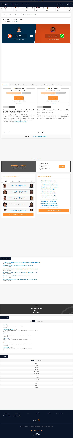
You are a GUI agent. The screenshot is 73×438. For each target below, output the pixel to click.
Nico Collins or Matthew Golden (49, 203)
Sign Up (71, 4)
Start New (18, 21)
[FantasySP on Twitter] (32, 430)
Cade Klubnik (6, 347)
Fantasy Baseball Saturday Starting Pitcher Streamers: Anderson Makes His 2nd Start (21, 262)
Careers (17, 413)
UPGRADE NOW (18, 98)
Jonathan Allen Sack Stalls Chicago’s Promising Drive (53, 110)
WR (25, 181)
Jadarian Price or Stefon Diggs (48, 195)
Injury (40, 84)
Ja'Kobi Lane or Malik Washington (49, 199)
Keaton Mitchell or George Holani (49, 182)
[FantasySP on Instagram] (35, 430)
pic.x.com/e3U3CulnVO (20, 121)
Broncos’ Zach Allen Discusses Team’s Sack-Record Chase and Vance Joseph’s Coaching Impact (18, 110)
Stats (11, 84)
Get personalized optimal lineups (18, 214)
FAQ (28, 413)
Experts (25, 84)
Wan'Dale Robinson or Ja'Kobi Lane (49, 197)
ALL (6, 181)
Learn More (18, 103)
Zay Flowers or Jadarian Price (48, 193)
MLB (22, 4)
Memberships (7, 416)
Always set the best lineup (54, 210)
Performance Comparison (39, 136)
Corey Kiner (5, 342)
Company (6, 413)
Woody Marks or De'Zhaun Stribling (49, 205)
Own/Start (18, 84)
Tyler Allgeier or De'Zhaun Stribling (49, 207)
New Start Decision (36, 159)
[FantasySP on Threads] (41, 430)
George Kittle (6, 338)
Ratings (54, 84)
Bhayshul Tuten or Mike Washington (50, 187)
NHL (27, 4)
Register (38, 413)
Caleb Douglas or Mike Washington (49, 184)
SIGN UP (62, 166)
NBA (17, 4)
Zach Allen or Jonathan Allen (30, 14)
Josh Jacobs (6, 333)
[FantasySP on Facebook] (38, 430)
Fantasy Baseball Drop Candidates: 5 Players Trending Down (16, 275)
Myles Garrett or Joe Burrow (48, 191)
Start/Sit (17, 14)
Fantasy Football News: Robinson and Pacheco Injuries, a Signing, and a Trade (20, 272)
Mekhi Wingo (6, 324)
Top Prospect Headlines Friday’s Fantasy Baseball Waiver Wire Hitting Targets (20, 279)
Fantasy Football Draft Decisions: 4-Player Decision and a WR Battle (18, 265)
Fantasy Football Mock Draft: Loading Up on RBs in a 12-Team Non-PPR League (20, 269)
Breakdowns (33, 84)
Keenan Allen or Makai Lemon (48, 180)
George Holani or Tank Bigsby (48, 189)
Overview (5, 84)
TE (31, 181)
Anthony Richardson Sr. (8, 329)
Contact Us (59, 413)
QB (12, 181)
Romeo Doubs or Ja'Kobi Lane (48, 201)
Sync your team (41, 0)
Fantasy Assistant (18, 166)
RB (19, 181)
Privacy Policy (17, 416)
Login (67, 4)
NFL (12, 4)
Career (60, 84)
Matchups (47, 84)
